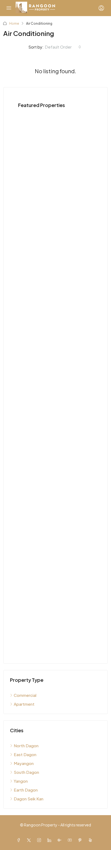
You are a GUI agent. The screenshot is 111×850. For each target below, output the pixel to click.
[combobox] (63, 47)
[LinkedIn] (50, 840)
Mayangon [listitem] (24, 763)
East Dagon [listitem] (25, 754)
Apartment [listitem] (24, 704)
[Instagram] (40, 840)
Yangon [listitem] (21, 780)
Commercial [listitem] (25, 695)
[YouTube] (71, 840)
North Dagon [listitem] (26, 745)
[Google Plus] (61, 840)
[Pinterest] (81, 840)
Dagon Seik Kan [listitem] (28, 798)
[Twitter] (30, 840)
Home (14, 23)
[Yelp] (91, 840)
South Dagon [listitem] (26, 772)
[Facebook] (20, 840)
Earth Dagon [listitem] (26, 789)
